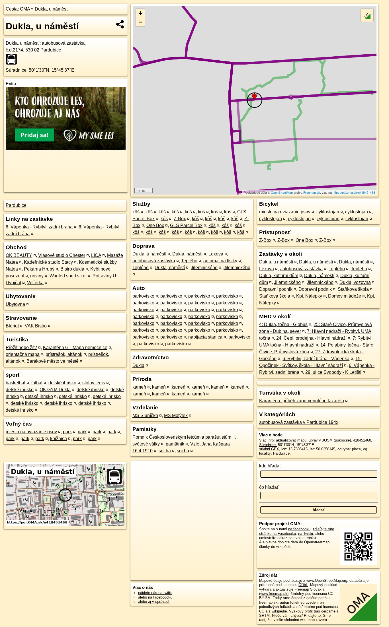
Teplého (189, 260)
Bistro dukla (72, 269)
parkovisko (143, 296)
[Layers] (367, 15)
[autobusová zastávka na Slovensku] (13, 59)
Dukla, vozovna (355, 282)
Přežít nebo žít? (21, 347)
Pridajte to (312, 615)
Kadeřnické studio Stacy (48, 262)
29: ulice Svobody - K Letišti (333, 372)
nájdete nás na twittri (155, 593)
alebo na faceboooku (155, 597)
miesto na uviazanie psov (31, 431)
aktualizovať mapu (291, 440)
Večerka (35, 282)
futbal (36, 382)
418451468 (362, 440)
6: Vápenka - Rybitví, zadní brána (39, 226)
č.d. (14, 50)
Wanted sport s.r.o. (68, 275)
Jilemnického (204, 267)
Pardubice (16, 205)
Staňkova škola (353, 289)
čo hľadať (269, 487)
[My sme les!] (66, 148)
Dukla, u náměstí (52, 9)
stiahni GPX (269, 449)
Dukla (138, 365)
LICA (96, 255)
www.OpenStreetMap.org (326, 580)
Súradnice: (17, 70)
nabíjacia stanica (205, 337)
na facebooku (299, 529)
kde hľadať (270, 465)
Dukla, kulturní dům (278, 275)
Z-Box (180, 218)
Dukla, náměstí (187, 253)
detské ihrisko (62, 382)
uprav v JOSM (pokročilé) (330, 440)
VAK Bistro (36, 325)
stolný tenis (93, 382)
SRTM (264, 615)
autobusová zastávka (153, 260)
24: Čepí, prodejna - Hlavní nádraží (311, 338)
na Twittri (305, 533)
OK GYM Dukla (55, 389)
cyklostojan (327, 211)
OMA (25, 9)
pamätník (175, 444)
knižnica (58, 438)
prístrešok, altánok (64, 354)
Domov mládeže (344, 296)
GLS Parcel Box (186, 225)
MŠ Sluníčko (145, 415)
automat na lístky (220, 260)
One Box (155, 225)
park (67, 431)
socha (165, 450)
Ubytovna (15, 304)
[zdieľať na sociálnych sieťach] (120, 24)
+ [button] (140, 13)
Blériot (12, 325)
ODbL (303, 585)
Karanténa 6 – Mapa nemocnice (75, 347)
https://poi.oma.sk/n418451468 (354, 192)
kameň (139, 387)
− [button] (140, 22)
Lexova (215, 253)
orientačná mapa (23, 354)
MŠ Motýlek (176, 415)
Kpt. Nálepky (309, 296)
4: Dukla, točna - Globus (283, 324)
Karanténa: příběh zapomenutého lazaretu (301, 400)
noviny (37, 275)
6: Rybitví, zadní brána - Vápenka (315, 358)
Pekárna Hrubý (39, 269)
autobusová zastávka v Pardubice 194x (298, 422)
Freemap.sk (311, 192)
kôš (136, 211)
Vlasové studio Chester (61, 255)
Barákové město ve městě (52, 361)
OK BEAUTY (19, 255)
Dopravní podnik (275, 289)
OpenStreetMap (282, 192)
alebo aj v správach (154, 601)
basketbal (15, 382)
